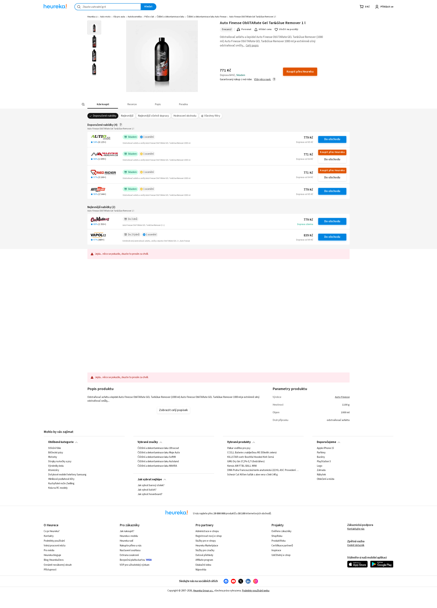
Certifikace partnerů (282, 545)
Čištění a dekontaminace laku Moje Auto (159, 452)
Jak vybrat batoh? (147, 490)
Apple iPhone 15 (325, 448)
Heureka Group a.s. (203, 590)
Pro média (49, 550)
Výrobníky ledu (56, 466)
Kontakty (49, 536)
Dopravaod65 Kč (304, 142)
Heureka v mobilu (129, 536)
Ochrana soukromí (129, 555)
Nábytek (321, 474)
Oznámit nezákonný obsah (58, 565)
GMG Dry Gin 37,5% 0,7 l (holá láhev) (246, 461)
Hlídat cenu (265, 29)
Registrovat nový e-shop (208, 536)
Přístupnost (50, 569)
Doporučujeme (326, 442)
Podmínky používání (54, 541)
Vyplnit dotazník (355, 545)
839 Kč (308, 235)
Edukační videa (203, 565)
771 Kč (308, 154)
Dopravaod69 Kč (304, 239)
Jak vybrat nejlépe (150, 479)
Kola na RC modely (58, 488)
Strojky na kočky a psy (59, 461)
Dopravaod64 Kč (304, 159)
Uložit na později (288, 29)
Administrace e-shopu (207, 531)
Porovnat (246, 29)
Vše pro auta (119, 16)
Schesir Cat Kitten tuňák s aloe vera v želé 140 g (252, 474)
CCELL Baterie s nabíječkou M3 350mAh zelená (252, 452)
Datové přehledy (204, 555)
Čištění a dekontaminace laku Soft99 (157, 457)
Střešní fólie (54, 448)
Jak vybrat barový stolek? (151, 485)
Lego (319, 466)
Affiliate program (204, 560)
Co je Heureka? (52, 531)
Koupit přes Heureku (332, 152)
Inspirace (276, 550)
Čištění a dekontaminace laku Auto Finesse (206, 16)
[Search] (83, 104)
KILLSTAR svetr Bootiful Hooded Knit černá (250, 457)
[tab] (102, 104)
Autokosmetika (135, 16)
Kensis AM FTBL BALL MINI (242, 466)
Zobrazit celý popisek (173, 410)
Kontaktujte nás (355, 529)
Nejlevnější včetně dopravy (153, 116)
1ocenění (148, 137)
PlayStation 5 (324, 461)
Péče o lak (149, 16)
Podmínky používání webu (255, 590)
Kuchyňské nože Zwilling (61, 483)
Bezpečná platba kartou (132, 560)
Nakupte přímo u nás (131, 545)
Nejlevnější (127, 116)
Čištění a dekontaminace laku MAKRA (157, 466)
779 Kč (308, 137)
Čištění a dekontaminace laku (170, 16)
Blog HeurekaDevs (54, 560)
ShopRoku (276, 536)
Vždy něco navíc (262, 79)
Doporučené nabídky (104, 116)
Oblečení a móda (325, 479)
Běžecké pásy (55, 452)
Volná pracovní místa (54, 545)
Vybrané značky (148, 442)
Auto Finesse (342, 397)
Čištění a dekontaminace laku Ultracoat (158, 448)
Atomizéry (53, 470)
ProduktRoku (278, 541)
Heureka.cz (92, 16)
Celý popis (252, 46)
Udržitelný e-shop (281, 555)
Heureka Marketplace (206, 545)
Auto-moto (105, 16)
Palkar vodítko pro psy (238, 448)
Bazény (321, 457)
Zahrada (321, 470)
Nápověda (200, 569)
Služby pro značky (204, 550)
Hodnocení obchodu (184, 116)
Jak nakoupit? (127, 531)
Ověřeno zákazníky (281, 531)
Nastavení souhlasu (130, 550)
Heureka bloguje (52, 555)
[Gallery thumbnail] (94, 27)
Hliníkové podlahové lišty (61, 479)
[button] (102, 104)
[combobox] (107, 6)
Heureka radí (126, 541)
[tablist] (193, 104)
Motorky (52, 457)
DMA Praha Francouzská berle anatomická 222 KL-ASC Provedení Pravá (263, 470)
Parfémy (321, 452)
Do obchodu (332, 139)
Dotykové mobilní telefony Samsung (67, 474)
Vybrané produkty (239, 442)
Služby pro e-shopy (205, 541)
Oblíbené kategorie (61, 442)
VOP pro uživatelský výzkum (134, 565)
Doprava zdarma (305, 224)
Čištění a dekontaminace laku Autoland (158, 461)
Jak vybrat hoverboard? (150, 494)
